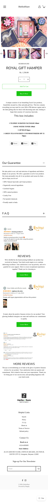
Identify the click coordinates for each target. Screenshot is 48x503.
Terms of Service (24, 428)
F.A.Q (5, 213)
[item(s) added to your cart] (44, 6)
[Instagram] (25, 480)
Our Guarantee (11, 163)
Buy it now (24, 94)
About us (24, 425)
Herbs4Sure (24, 6)
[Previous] (1, 53)
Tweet (15, 143)
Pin (35, 143)
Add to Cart (24, 86)
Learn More (24, 275)
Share (25, 143)
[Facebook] (22, 480)
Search (24, 417)
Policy (24, 420)
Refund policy (24, 431)
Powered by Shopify (24, 486)
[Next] (46, 53)
